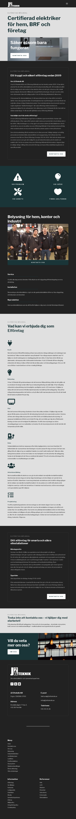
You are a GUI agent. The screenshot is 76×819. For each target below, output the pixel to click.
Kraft (9, 350)
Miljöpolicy (11, 802)
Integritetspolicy (13, 805)
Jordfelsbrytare (12, 756)
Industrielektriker (13, 754)
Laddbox (10, 759)
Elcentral (42, 790)
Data (9, 443)
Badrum (42, 787)
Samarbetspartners (14, 797)
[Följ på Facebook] (11, 683)
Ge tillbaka (11, 785)
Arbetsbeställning (14, 472)
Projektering (12, 501)
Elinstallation (44, 797)
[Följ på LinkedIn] (15, 683)
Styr (9, 408)
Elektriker (11, 792)
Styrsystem (11, 764)
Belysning (11, 379)
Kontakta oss (20, 55)
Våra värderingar (13, 771)
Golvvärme (43, 792)
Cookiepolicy (12, 807)
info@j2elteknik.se (47, 700)
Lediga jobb (11, 790)
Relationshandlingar (14, 766)
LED (41, 785)
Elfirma (10, 800)
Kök (41, 782)
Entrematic (43, 795)
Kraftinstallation (13, 761)
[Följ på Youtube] (19, 683)
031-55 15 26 (46, 709)
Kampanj (10, 787)
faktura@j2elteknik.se (49, 696)
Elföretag (16, 330)
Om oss (13, 652)
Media (10, 795)
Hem (9, 744)
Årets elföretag (12, 769)
